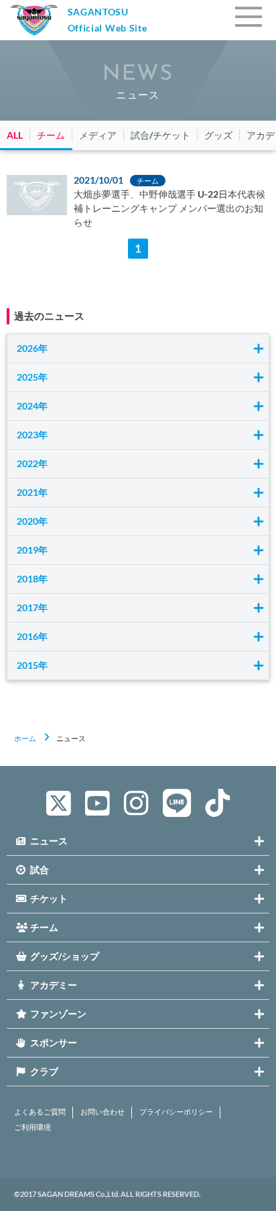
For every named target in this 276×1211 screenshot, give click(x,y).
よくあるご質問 (40, 1112)
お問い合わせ (102, 1112)
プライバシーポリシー (176, 1112)
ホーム (25, 738)
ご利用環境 (32, 1127)
